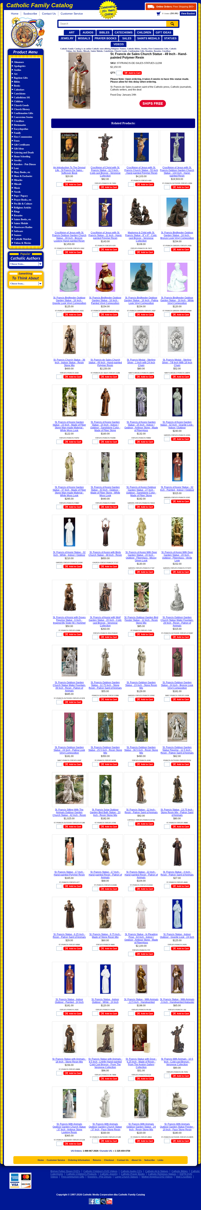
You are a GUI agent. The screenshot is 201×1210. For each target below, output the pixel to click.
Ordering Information (79, 1160)
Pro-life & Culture (23, 203)
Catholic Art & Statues (156, 1171)
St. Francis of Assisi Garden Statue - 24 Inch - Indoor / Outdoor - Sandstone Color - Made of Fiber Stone (105, 426)
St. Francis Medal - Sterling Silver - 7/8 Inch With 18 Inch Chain (177, 362)
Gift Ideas (163, 32)
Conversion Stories (23, 117)
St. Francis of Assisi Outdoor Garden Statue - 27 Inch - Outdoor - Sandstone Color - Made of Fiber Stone (141, 491)
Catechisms (123, 32)
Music (17, 188)
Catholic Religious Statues (162, 1174)
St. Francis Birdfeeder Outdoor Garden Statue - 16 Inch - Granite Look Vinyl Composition (69, 300)
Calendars (19, 89)
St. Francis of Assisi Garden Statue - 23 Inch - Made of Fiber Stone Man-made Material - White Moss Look (69, 426)
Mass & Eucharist (23, 176)
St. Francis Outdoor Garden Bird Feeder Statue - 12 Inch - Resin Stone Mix (141, 620)
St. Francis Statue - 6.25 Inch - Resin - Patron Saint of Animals (69, 935)
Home (14, 13)
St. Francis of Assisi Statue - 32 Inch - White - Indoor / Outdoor (69, 553)
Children (144, 32)
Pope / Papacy (21, 195)
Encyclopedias (21, 129)
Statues (170, 38)
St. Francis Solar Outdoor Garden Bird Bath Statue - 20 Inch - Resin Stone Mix (105, 812)
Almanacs (19, 62)
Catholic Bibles (180, 1171)
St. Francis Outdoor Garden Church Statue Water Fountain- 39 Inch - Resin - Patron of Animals (69, 686)
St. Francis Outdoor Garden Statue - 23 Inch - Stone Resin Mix (141, 685)
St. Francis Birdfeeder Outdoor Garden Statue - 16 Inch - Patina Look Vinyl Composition (141, 300)
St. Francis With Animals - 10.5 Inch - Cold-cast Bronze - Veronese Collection (177, 1062)
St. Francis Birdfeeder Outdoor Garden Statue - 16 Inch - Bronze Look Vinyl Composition (177, 235)
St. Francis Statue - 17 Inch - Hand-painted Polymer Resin (69, 873)
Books (17, 85)
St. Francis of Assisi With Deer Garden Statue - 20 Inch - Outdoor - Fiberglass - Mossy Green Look (141, 556)
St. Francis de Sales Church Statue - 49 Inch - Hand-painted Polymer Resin (105, 362)
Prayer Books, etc (22, 199)
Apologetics (20, 66)
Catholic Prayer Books (133, 1174)
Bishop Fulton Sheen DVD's (65, 1171)
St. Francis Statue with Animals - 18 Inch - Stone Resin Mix (69, 1060)
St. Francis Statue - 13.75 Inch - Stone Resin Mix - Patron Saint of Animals (177, 812)
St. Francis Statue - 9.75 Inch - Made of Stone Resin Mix (105, 935)
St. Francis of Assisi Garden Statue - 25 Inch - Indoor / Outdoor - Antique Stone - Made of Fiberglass (141, 426)
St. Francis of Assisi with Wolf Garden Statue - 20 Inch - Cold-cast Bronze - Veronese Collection (105, 621)
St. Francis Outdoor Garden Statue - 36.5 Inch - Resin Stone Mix (141, 750)
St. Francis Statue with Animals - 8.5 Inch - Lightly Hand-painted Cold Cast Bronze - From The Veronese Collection (105, 1063)
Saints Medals (148, 38)
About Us (136, 1160)
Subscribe (149, 1160)
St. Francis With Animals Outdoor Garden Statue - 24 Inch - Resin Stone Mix (141, 1127)
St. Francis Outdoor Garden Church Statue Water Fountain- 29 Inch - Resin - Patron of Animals (177, 621)
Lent (16, 168)
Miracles (18, 180)
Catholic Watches (22, 239)
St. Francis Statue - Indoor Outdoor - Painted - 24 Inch (69, 1001)
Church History (22, 109)
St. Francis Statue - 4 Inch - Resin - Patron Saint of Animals (177, 873)
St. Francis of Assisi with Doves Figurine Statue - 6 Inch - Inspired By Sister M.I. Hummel (69, 620)
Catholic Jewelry (109, 1174)
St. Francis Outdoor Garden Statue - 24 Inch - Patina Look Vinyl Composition (69, 750)
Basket (188, 13)
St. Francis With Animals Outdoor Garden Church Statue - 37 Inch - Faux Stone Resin (105, 1127)
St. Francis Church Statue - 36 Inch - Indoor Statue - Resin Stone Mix (69, 362)
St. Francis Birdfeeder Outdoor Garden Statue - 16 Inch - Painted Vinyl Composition (105, 300)
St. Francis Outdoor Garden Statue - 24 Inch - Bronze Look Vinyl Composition (177, 685)
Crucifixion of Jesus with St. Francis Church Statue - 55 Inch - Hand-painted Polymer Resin (141, 170)
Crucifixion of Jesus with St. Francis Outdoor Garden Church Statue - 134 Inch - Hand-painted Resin (177, 171)
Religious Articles (22, 207)
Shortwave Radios (23, 227)
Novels (17, 192)
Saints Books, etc (22, 219)
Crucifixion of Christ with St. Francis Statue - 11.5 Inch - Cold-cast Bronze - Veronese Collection (105, 171)
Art (72, 32)
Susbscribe (30, 13)
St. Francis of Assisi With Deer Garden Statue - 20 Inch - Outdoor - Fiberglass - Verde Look (177, 556)
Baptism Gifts (21, 77)
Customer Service (72, 13)
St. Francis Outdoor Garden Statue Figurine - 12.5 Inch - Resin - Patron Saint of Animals (177, 750)
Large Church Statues (126, 1176)
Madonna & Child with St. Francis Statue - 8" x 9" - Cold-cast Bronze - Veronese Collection (141, 236)
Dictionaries (20, 125)
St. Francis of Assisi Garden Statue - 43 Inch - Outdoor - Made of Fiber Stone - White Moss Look (105, 491)
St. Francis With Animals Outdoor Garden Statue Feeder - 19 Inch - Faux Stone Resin (177, 1127)
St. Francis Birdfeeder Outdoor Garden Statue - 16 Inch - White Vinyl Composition (177, 300)
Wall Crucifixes (184, 1176)
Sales (126, 38)
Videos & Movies (22, 243)
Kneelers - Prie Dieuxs (25, 164)
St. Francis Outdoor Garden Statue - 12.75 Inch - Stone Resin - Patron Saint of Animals (105, 685)
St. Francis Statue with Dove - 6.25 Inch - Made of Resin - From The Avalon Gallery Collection (141, 1063)
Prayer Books (105, 38)
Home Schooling (22, 156)
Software (18, 231)
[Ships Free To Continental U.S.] (152, 103)
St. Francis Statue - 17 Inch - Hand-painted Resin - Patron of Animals (105, 875)
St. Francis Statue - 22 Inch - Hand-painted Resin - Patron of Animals (141, 875)
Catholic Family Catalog (27, 33)
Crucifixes (19, 121)
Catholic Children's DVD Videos (100, 1171)
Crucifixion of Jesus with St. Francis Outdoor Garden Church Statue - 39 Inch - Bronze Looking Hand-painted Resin (69, 236)
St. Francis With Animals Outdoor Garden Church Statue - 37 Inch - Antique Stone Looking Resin (69, 1128)
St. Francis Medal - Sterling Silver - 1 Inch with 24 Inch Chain (141, 362)
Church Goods (21, 105)
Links (160, 1160)
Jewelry (66, 38)
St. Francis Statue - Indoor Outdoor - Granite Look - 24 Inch (177, 935)
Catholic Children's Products (81, 1174)
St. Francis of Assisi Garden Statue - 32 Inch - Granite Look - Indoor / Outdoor (177, 425)
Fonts (17, 140)
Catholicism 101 (22, 97)
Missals (84, 38)
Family (17, 133)
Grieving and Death (24, 152)
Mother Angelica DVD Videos (157, 1176)
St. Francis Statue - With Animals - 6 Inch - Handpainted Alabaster (177, 1001)
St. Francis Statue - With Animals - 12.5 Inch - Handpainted (141, 1001)
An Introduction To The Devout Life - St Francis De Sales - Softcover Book (69, 170)
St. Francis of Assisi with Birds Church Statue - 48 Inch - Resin (105, 553)
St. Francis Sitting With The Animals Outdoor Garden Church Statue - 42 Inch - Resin (69, 812)
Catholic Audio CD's (131, 1171)
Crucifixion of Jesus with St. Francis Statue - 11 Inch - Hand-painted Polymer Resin (105, 235)
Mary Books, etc (22, 172)
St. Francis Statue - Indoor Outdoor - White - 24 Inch (105, 1001)
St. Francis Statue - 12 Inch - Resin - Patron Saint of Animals (141, 811)
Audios (88, 32)
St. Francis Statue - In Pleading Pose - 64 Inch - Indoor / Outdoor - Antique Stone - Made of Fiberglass (141, 938)
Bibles (104, 32)
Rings (17, 211)
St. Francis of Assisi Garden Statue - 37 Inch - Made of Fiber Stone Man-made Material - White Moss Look (69, 491)
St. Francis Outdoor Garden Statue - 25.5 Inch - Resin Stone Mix (105, 750)
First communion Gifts (72, 1176)
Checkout (109, 1160)
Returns (97, 1160)
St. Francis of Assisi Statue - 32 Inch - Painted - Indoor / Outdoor (177, 488)
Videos (118, 44)
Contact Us (49, 13)
